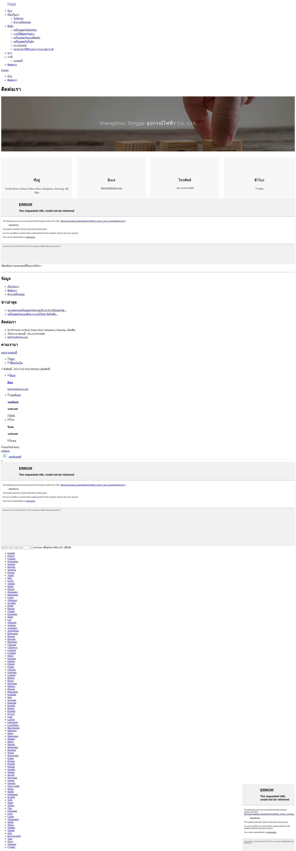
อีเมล (10, 382)
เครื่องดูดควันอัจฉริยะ (25, 30)
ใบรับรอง (18, 18)
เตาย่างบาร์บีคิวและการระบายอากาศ (33, 49)
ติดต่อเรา (12, 64)
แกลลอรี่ (18, 60)
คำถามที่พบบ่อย (22, 22)
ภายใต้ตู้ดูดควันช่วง (24, 33)
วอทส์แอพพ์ (14, 456)
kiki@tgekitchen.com (111, 188)
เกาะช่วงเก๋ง (20, 45)
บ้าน (9, 10)
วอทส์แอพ (12, 402)
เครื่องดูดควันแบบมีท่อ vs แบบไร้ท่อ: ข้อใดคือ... (32, 314)
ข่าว (9, 53)
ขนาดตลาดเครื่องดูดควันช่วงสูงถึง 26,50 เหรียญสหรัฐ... (36, 310)
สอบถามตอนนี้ (9, 352)
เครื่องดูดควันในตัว (24, 41)
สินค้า (10, 26)
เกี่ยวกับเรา (13, 14)
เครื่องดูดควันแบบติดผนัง (27, 37)
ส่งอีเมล (5, 451)
